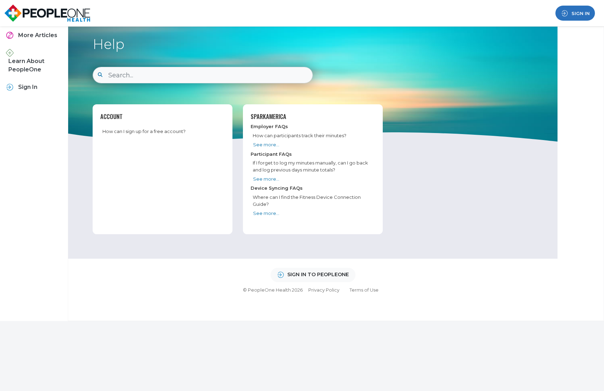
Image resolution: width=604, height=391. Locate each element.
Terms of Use (364, 290)
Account (111, 116)
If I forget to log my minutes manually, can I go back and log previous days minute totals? (310, 166)
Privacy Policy (323, 290)
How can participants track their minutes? (299, 135)
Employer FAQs (269, 126)
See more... (266, 144)
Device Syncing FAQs (277, 188)
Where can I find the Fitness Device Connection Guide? (307, 200)
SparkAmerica (268, 116)
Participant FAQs (271, 154)
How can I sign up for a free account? (144, 131)
